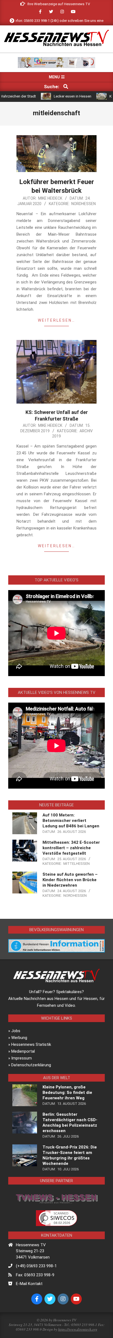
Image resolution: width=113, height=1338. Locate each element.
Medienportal (23, 1051)
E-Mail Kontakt (29, 1283)
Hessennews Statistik (31, 1044)
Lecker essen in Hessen (56, 96)
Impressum (21, 1058)
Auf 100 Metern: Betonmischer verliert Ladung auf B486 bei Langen (71, 820)
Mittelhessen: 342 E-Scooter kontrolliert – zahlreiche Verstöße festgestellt (71, 848)
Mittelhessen (76, 864)
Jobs (15, 1030)
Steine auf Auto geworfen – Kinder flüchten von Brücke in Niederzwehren (70, 880)
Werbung (19, 1037)
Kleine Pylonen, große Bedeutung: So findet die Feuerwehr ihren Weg (67, 1092)
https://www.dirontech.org (77, 1329)
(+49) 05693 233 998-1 (36, 1265)
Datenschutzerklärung (31, 1064)
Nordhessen (83, 204)
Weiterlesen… (56, 320)
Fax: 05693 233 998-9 (35, 1274)
